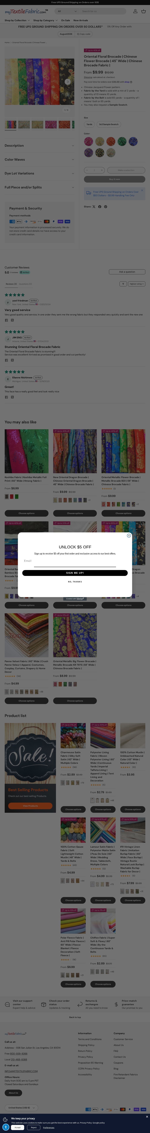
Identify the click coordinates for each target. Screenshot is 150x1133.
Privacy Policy (86, 1122)
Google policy (99, 1122)
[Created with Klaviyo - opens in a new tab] (75, 599)
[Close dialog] (129, 535)
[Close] (147, 1116)
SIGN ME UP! (75, 573)
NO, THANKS (75, 582)
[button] (5, 1127)
